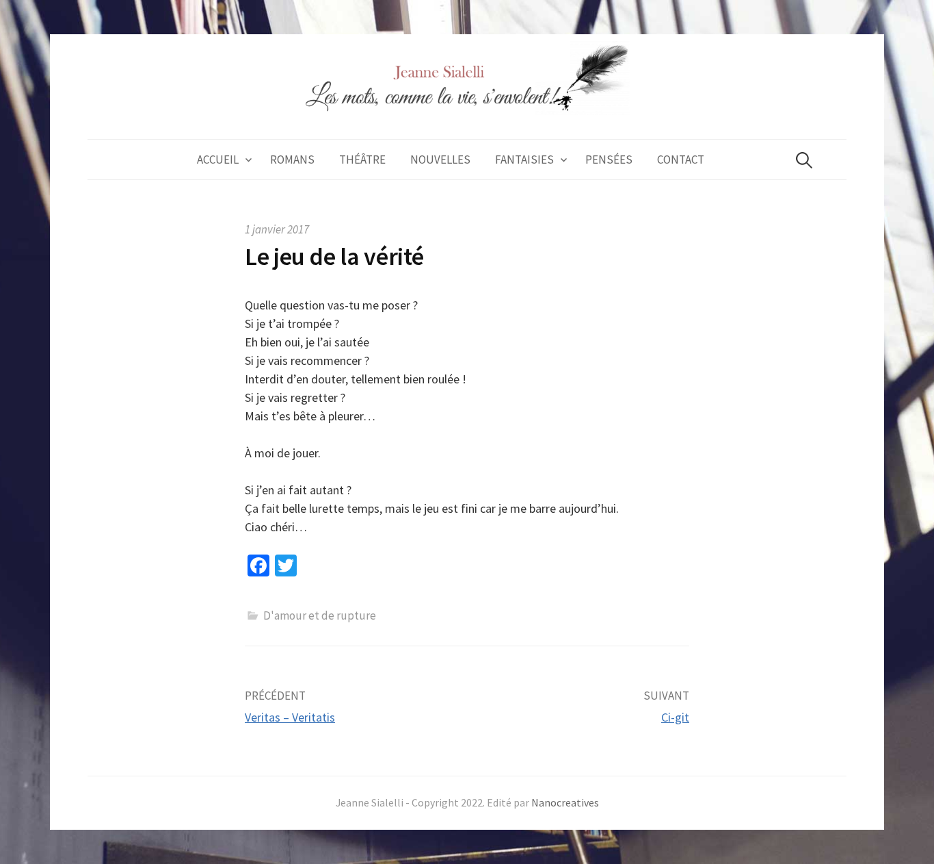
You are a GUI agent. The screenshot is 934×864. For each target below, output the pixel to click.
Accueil (218, 159)
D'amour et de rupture (319, 615)
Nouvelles (440, 159)
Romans (292, 159)
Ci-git (675, 717)
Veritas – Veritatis (290, 717)
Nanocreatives (565, 802)
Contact (680, 159)
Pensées (608, 159)
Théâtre (362, 159)
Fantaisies (524, 159)
